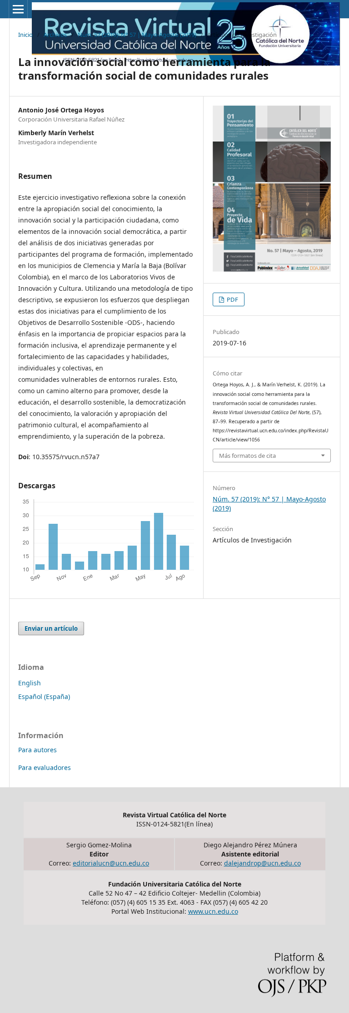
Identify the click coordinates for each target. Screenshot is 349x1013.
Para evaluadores (44, 767)
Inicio (25, 34)
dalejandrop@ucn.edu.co (262, 863)
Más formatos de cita (247, 455)
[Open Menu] (18, 9)
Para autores (37, 749)
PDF (231, 299)
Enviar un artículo (51, 628)
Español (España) (44, 696)
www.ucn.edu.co (213, 911)
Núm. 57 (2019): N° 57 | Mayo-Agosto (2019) (137, 34)
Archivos (55, 34)
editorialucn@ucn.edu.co (111, 863)
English (29, 683)
